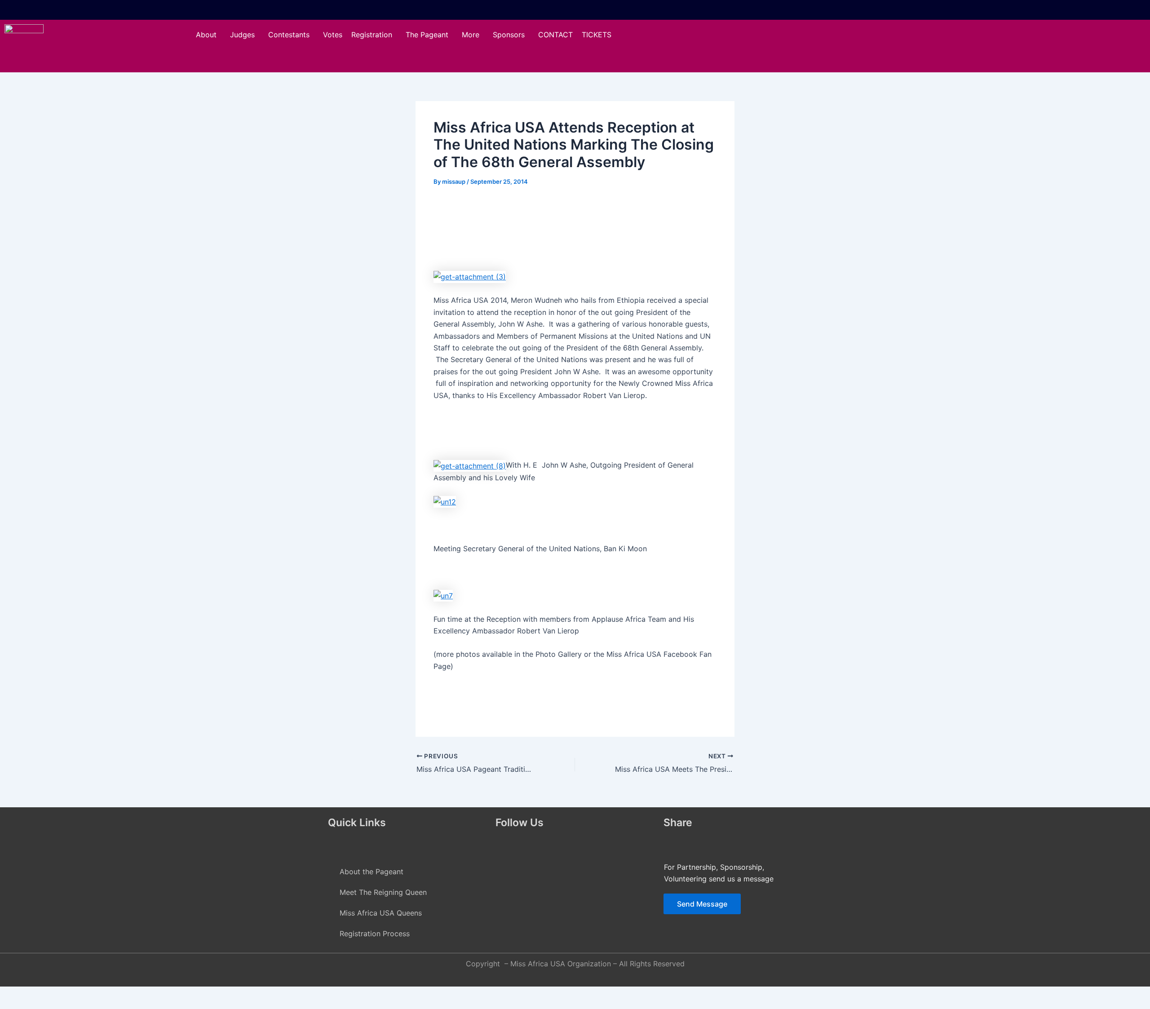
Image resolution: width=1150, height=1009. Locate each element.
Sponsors (509, 34)
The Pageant (427, 34)
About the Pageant (371, 871)
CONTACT (555, 34)
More (470, 34)
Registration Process (375, 933)
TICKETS (596, 34)
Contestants (289, 34)
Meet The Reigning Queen (383, 892)
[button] (208, 34)
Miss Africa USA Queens (381, 912)
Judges (242, 34)
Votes (332, 34)
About (206, 34)
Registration (371, 34)
